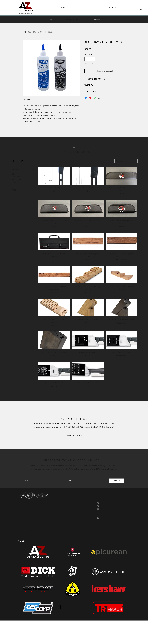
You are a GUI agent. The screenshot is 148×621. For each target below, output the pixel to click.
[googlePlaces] (21, 541)
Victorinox (15, 182)
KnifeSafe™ (16, 177)
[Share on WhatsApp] (94, 97)
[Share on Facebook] (86, 97)
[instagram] (23, 541)
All (13, 174)
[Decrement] (86, 59)
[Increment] (93, 59)
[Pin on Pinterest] (90, 97)
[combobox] (126, 161)
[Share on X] (99, 97)
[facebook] (18, 541)
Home (25, 32)
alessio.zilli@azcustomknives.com (113, 506)
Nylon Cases (16, 179)
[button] (140, 9)
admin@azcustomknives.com (111, 503)
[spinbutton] (90, 59)
